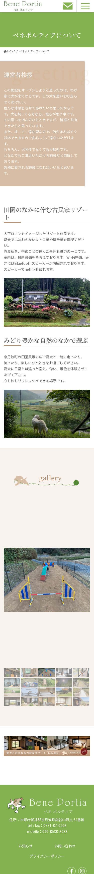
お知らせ (26, 845)
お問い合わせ (64, 845)
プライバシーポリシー (47, 856)
